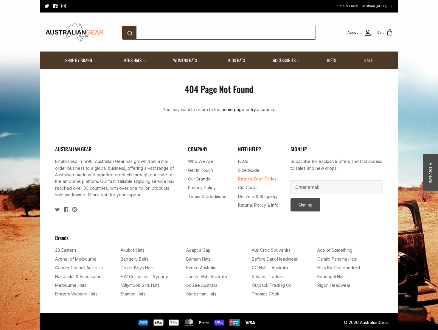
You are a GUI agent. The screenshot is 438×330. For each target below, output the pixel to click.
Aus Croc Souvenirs (271, 250)
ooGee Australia (202, 285)
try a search (262, 109)
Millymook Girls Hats (140, 285)
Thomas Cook (265, 293)
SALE (368, 60)
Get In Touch (200, 170)
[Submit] (130, 32)
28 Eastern (65, 250)
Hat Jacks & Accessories (79, 276)
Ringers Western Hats (76, 293)
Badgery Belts (134, 258)
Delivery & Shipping (257, 196)
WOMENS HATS (185, 60)
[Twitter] (47, 6)
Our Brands (199, 178)
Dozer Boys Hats (137, 267)
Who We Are (200, 161)
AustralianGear (374, 322)
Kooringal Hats (331, 276)
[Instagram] (63, 6)
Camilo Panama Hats (337, 258)
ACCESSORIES (284, 60)
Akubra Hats (133, 250)
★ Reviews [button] (430, 172)
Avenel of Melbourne (76, 258)
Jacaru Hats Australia (206, 276)
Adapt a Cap (198, 250)
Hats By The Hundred (338, 267)
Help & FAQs (347, 6)
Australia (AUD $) (375, 6)
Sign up (305, 205)
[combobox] (219, 33)
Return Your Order (257, 178)
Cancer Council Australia (79, 267)
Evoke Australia (201, 267)
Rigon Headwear (333, 285)
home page (233, 109)
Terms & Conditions (207, 196)
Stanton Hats (133, 293)
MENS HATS (132, 60)
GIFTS (331, 60)
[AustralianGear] (74, 32)
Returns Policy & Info (258, 205)
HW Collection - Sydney (144, 276)
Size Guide (249, 170)
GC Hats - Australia (270, 267)
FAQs (243, 161)
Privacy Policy (202, 187)
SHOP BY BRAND (78, 60)
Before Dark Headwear (275, 258)
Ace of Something (334, 250)
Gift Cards (247, 187)
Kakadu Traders (267, 276)
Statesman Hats (201, 293)
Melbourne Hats (70, 285)
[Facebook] (55, 6)
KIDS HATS (236, 60)
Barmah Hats (198, 258)
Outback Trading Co (272, 285)
